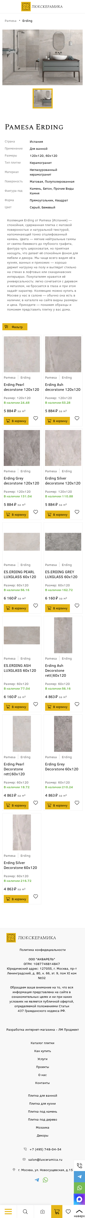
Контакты (42, 1082)
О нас (42, 1074)
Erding (25, 377)
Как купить (42, 1050)
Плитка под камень (42, 1111)
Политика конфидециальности (43, 949)
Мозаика (42, 1127)
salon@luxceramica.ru (45, 1159)
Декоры (42, 1135)
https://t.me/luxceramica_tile (79, 1176)
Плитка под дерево (42, 1119)
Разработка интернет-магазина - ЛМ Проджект (42, 1029)
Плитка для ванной (42, 1095)
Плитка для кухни (42, 1103)
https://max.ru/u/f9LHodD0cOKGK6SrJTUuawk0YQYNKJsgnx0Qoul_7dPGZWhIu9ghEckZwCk (79, 1199)
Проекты (42, 1066)
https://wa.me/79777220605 (79, 1188)
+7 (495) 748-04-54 (79, 1165)
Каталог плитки (42, 1042)
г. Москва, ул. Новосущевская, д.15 (45, 1169)
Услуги (42, 1058)
